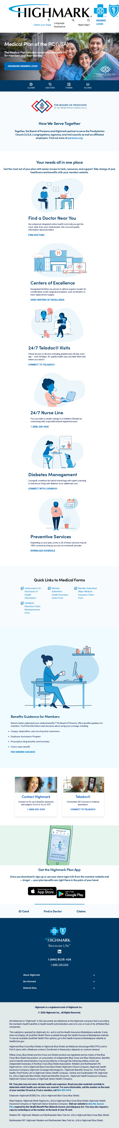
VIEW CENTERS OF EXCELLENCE (47, 299)
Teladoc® (83, 796)
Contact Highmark (36, 796)
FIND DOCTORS (36, 235)
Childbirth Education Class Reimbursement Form (32, 608)
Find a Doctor (53, 911)
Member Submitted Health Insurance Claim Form (60, 593)
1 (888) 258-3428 (39, 426)
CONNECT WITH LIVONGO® (42, 488)
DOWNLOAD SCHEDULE (42, 550)
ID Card (24, 911)
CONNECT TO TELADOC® (41, 364)
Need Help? (84, 24)
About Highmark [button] (31, 974)
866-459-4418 (64, 1090)
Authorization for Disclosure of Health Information (33, 593)
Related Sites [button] (30, 987)
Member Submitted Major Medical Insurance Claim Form (87, 593)
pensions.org (75, 138)
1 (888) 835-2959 (36, 809)
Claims (81, 911)
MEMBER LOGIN (101, 22)
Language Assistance (59, 25)
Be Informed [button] (29, 981)
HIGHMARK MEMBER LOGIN (22, 66)
